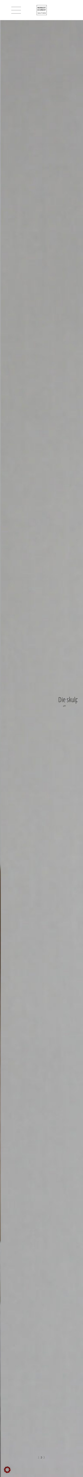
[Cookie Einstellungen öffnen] (7, 1472)
